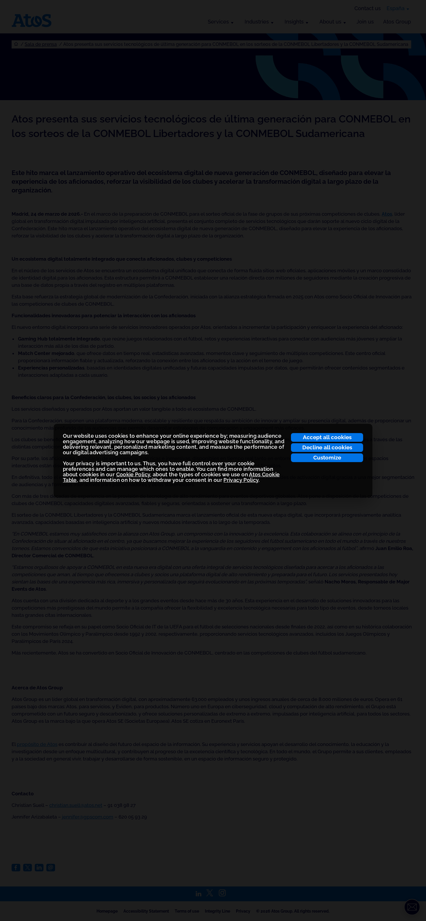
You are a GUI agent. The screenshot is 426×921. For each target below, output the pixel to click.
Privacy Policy (240, 480)
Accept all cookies (327, 437)
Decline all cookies (327, 447)
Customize (327, 457)
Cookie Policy (133, 474)
